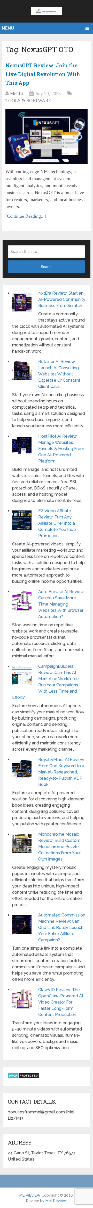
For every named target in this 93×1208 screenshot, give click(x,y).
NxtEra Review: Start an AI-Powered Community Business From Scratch (61, 299)
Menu (8, 28)
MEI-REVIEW (30, 1195)
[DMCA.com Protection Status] (23, 1077)
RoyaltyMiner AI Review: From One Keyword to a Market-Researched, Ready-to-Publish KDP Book (61, 772)
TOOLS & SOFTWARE (28, 100)
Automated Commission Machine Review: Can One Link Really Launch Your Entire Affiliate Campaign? (61, 927)
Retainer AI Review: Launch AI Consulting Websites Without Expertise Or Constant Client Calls (59, 374)
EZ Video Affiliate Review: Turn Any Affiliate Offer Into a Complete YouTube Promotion (57, 523)
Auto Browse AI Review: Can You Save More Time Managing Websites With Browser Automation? (61, 604)
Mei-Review (55, 1201)
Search (46, 267)
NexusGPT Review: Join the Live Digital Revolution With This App (42, 74)
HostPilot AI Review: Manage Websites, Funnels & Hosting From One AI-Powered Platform (61, 449)
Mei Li (16, 93)
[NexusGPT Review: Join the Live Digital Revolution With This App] (46, 136)
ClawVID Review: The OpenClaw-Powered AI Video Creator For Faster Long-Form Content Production (60, 1002)
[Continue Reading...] (25, 216)
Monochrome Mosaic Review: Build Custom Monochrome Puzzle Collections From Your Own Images (59, 847)
